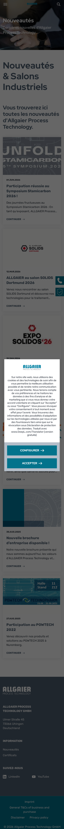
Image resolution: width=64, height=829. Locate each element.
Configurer (29, 450)
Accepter (29, 463)
